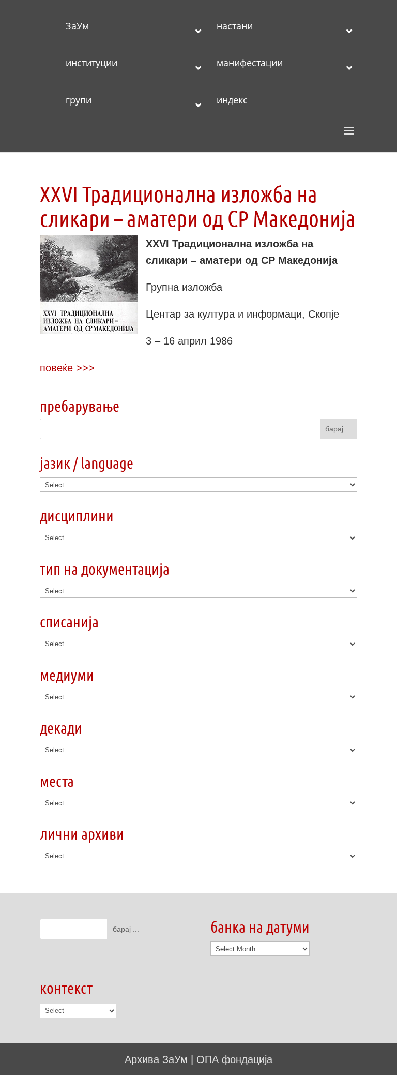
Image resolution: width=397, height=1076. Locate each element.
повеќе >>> (67, 367)
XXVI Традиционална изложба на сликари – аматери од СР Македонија (198, 205)
